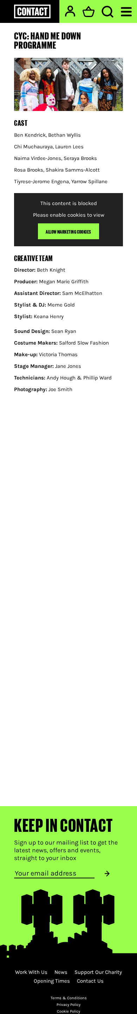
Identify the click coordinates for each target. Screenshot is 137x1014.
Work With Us (31, 972)
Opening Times (52, 981)
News (60, 972)
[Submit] (107, 873)
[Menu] (126, 11)
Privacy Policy (68, 1004)
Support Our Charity (98, 972)
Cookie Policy (68, 1011)
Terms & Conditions (69, 998)
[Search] (107, 12)
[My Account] (70, 11)
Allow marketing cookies (68, 231)
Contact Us (90, 981)
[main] (68, 403)
